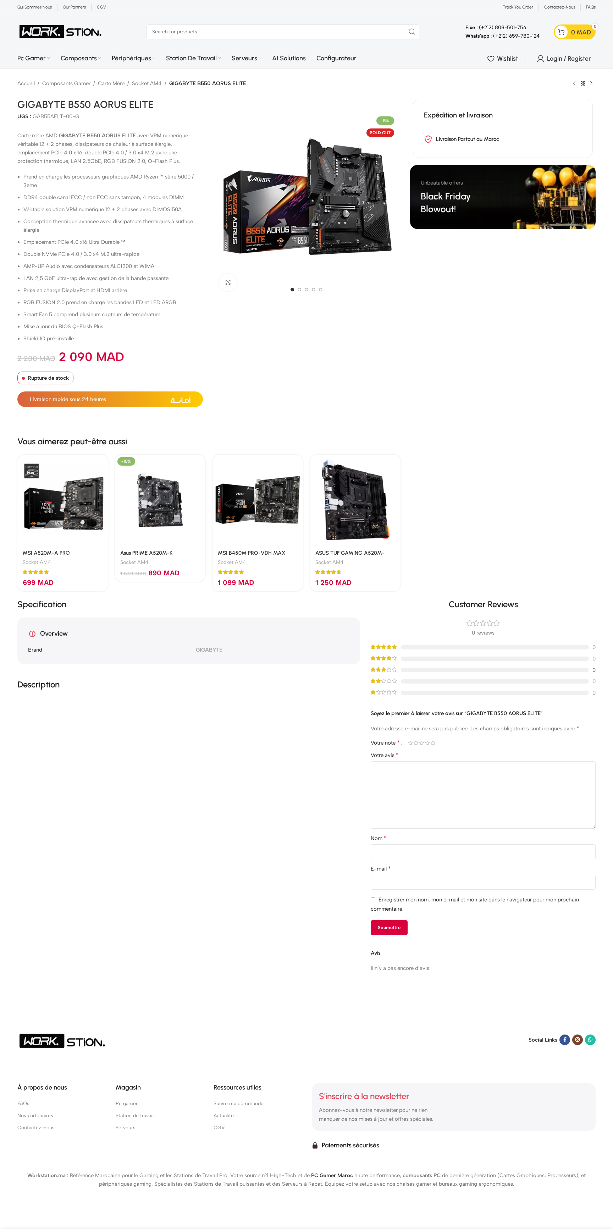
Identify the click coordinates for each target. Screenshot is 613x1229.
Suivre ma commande (239, 1104)
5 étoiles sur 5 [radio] (433, 743)
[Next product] (591, 83)
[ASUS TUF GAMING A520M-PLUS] (355, 500)
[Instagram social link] (577, 1040)
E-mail (381, 868)
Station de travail (135, 1116)
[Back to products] (583, 83)
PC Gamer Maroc (332, 1175)
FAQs (23, 1104)
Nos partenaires (35, 1116)
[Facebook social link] (564, 1040)
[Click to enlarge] (228, 282)
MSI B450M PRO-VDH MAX (252, 553)
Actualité (224, 1116)
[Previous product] (574, 83)
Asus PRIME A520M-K (146, 553)
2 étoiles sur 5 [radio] (416, 743)
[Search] (411, 31)
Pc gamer (127, 1104)
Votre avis (385, 755)
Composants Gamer (66, 83)
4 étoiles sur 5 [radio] (427, 743)
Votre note (385, 743)
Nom (379, 838)
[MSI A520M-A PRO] (62, 500)
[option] (292, 289)
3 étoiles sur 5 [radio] (421, 743)
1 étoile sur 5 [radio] (410, 743)
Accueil (26, 83)
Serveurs (126, 1128)
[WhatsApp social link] (590, 1040)
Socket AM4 (147, 83)
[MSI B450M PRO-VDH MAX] (257, 500)
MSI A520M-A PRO (46, 553)
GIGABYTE (209, 650)
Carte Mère (111, 83)
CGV (219, 1128)
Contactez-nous (36, 1128)
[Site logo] (60, 31)
